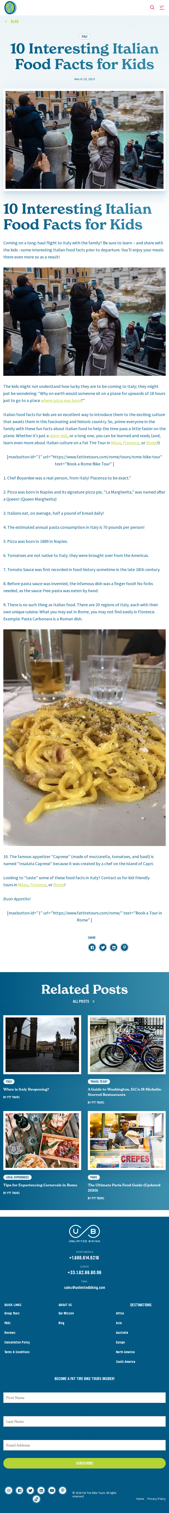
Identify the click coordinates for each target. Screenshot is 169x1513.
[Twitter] (30, 1490)
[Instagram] (8, 1490)
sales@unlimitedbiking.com (84, 1287)
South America (125, 1361)
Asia (119, 1323)
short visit (59, 435)
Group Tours (12, 1313)
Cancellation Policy (17, 1342)
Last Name (84, 1412)
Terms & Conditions (17, 1352)
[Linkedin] (41, 1490)
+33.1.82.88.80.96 (84, 1272)
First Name (85, 1388)
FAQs (7, 1323)
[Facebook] (19, 1490)
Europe (120, 1342)
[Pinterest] (62, 1490)
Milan (116, 442)
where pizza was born (61, 400)
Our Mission (66, 1313)
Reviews (9, 1332)
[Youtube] (52, 1490)
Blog (61, 1323)
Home (140, 1499)
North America (125, 1352)
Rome (151, 442)
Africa (120, 1313)
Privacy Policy (156, 1499)
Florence (131, 442)
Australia (122, 1332)
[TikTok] (36, 1499)
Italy (85, 36)
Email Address (84, 1435)
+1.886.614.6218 (84, 1258)
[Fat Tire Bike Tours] (10, 7)
